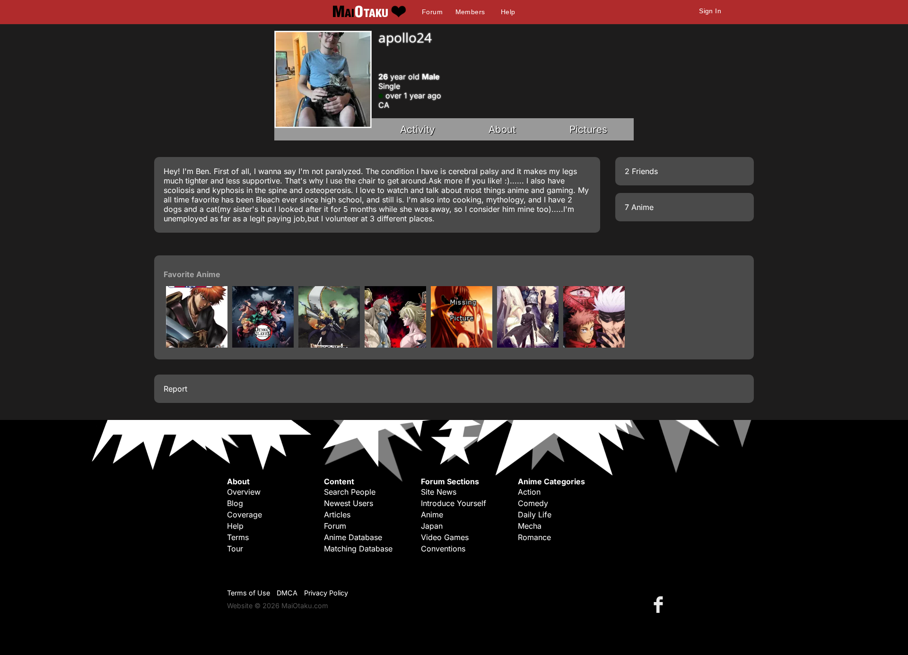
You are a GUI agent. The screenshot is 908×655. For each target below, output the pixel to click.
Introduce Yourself (453, 503)
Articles (337, 514)
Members (470, 12)
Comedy (533, 503)
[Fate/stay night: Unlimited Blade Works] (461, 344)
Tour (235, 548)
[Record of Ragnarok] (395, 344)
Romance (534, 537)
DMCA (287, 593)
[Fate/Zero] (528, 344)
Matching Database (358, 548)
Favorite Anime (192, 274)
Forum (432, 12)
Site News (438, 492)
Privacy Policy (326, 593)
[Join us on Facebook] (660, 604)
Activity (417, 129)
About (502, 129)
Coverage (244, 514)
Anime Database (353, 537)
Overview (244, 492)
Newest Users (348, 503)
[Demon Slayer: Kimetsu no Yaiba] (263, 344)
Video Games (445, 537)
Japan (432, 526)
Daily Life (534, 514)
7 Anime (639, 207)
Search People (349, 492)
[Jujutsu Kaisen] (594, 344)
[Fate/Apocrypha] (329, 344)
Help (508, 12)
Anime (432, 514)
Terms (238, 537)
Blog (235, 503)
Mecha (529, 526)
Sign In (710, 11)
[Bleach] (196, 344)
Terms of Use (248, 593)
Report (175, 388)
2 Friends (641, 171)
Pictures (588, 129)
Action (529, 492)
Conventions (443, 548)
